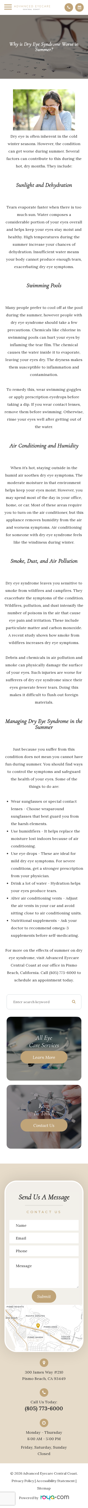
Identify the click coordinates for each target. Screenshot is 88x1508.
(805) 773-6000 (44, 1408)
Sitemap (44, 1488)
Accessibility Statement (56, 1481)
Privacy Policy (23, 1481)
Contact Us (43, 1125)
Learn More (44, 1057)
